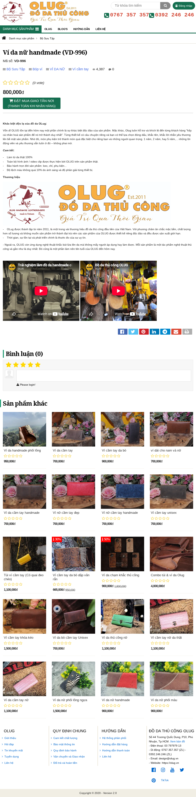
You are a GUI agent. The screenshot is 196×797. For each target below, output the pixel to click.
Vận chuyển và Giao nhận (69, 756)
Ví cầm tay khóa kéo (18, 637)
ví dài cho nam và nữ (166, 450)
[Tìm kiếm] (165, 5)
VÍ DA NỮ (57, 69)
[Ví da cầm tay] (73, 429)
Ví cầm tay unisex (164, 513)
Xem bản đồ (177, 741)
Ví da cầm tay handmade (21, 513)
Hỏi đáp (9, 744)
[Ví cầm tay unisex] (171, 491)
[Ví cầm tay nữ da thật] (171, 616)
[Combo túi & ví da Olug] (171, 554)
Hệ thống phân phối (114, 738)
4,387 (100, 69)
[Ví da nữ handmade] (122, 679)
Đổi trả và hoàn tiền (65, 762)
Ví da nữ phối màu (164, 700)
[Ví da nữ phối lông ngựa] (73, 679)
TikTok (165, 780)
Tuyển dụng (11, 756)
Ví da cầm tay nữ (16, 700)
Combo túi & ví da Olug (167, 575)
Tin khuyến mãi (13, 750)
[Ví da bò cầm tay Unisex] (73, 616)
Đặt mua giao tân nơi (32, 103)
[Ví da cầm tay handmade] (24, 491)
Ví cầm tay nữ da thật (166, 637)
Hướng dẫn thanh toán (116, 750)
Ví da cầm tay (63, 450)
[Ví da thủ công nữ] (122, 616)
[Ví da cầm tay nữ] (24, 679)
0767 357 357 (129, 15)
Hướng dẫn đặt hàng (114, 744)
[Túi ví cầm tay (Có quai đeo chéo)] (24, 554)
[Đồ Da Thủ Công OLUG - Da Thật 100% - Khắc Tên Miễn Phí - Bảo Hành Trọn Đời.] (44, 11)
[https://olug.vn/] (3, 38)
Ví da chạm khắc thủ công (120, 575)
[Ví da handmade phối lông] (24, 429)
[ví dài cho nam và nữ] (171, 429)
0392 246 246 (174, 15)
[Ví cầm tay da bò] (122, 429)
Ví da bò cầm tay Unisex (70, 637)
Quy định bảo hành (65, 750)
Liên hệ (8, 762)
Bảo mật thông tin (64, 744)
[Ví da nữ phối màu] (171, 679)
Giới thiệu (10, 738)
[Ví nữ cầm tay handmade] (122, 491)
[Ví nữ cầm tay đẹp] (73, 491)
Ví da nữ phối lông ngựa (70, 700)
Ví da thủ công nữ (114, 637)
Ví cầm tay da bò (114, 450)
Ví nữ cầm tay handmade (120, 513)
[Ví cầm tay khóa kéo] (24, 616)
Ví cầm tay (80, 69)
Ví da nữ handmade (116, 700)
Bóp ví (37, 69)
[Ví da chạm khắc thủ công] (122, 554)
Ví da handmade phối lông (22, 450)
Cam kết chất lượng (65, 738)
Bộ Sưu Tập (16, 69)
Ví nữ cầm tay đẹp (66, 513)
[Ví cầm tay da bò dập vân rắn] (73, 554)
